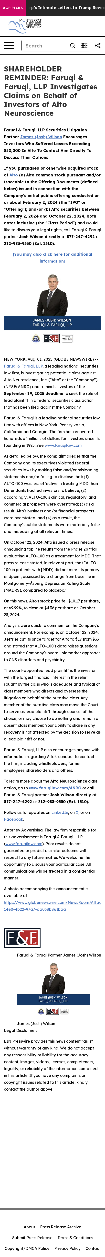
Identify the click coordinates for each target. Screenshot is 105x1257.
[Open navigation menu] (9, 45)
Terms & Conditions (75, 1237)
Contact (93, 1248)
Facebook (13, 819)
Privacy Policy (67, 1248)
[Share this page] (97, 45)
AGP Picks (13, 8)
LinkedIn (59, 812)
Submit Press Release (32, 1237)
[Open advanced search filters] (84, 45)
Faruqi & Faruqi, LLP (23, 366)
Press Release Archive (60, 1226)
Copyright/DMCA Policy (27, 1248)
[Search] (72, 45)
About (29, 1226)
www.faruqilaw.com (63, 445)
